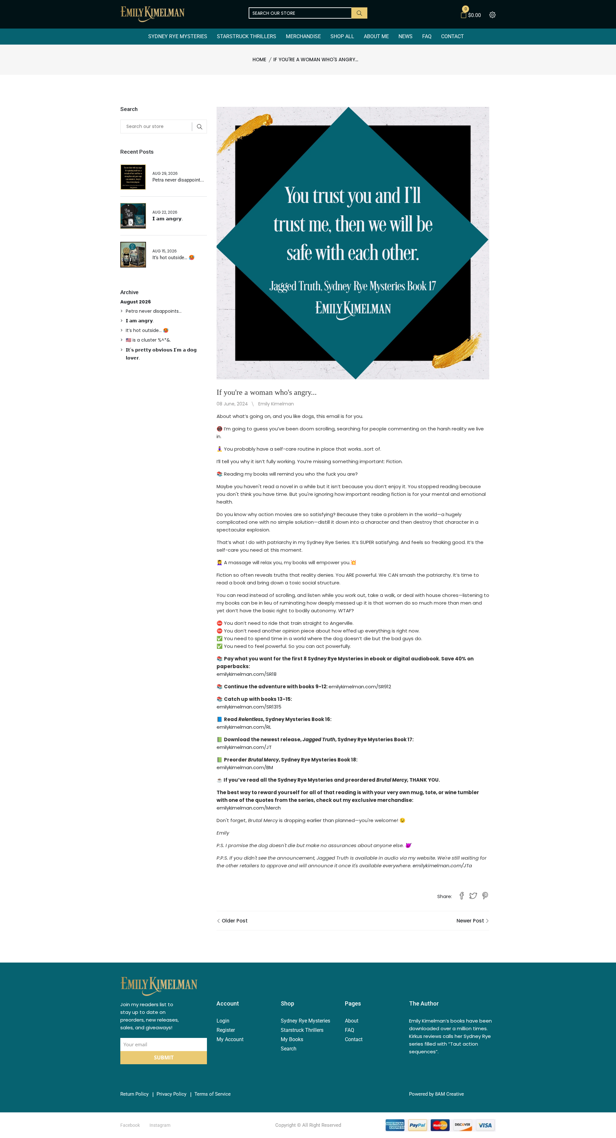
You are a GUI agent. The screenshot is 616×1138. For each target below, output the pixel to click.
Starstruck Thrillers (246, 36)
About (351, 1021)
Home (259, 59)
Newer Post (471, 920)
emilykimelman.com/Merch (249, 807)
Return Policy (134, 1094)
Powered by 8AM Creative (436, 1094)
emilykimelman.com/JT (244, 747)
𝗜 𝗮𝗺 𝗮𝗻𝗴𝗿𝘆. (167, 219)
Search (288, 1049)
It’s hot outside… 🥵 (173, 257)
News (405, 36)
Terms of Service (212, 1094)
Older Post (234, 920)
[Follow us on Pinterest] (485, 896)
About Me (376, 36)
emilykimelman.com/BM (245, 767)
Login (223, 1021)
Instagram (160, 1125)
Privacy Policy (171, 1094)
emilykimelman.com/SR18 (247, 674)
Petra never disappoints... (154, 311)
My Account (230, 1039)
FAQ (427, 36)
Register (226, 1030)
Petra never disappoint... (178, 180)
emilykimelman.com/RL (244, 727)
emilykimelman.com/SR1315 (249, 706)
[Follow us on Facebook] (462, 896)
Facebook (130, 1125)
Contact (452, 36)
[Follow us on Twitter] (473, 896)
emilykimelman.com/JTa (442, 865)
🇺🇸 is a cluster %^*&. (148, 340)
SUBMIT (164, 1057)
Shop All (342, 36)
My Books (292, 1039)
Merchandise (303, 36)
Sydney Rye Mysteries (177, 36)
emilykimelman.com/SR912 (360, 686)
